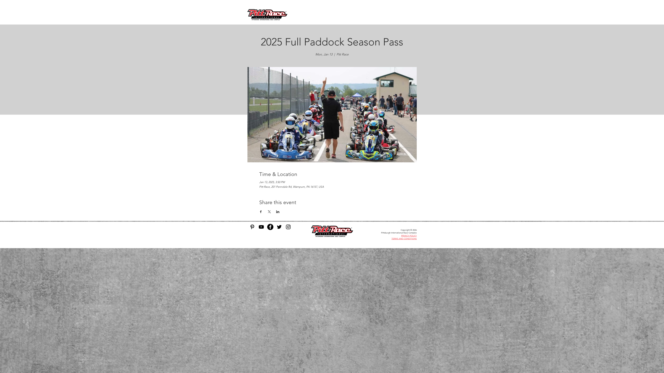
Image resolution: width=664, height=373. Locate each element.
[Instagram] (288, 227)
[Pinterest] (252, 227)
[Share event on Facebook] (260, 211)
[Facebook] (270, 227)
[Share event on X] (269, 211)
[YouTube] (261, 227)
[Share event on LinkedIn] (277, 211)
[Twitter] (279, 227)
